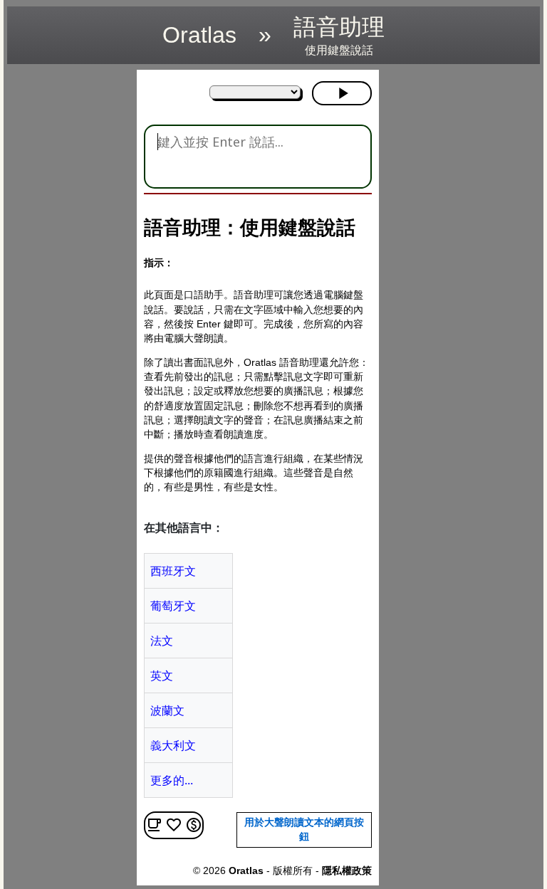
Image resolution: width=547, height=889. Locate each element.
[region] (67, 283)
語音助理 (339, 35)
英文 (161, 675)
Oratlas (199, 35)
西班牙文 (173, 571)
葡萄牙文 (173, 606)
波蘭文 (167, 710)
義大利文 (173, 745)
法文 (161, 640)
